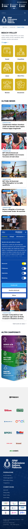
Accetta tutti (14, 285)
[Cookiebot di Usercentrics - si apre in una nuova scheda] (16, 232)
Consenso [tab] (4, 236)
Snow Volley (6, 497)
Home (5, 27)
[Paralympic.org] (14, 503)
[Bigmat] (20, 432)
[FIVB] (22, 508)
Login (5, 42)
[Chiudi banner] (25, 232)
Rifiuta (14, 295)
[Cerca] (25, 13)
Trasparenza (6, 483)
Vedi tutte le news (19, 324)
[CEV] (5, 513)
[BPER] (8, 432)
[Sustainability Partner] (14, 451)
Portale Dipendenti (8, 478)
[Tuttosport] (19, 443)
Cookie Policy (6, 524)
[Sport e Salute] (22, 503)
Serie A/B (5, 490)
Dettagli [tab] (12, 236)
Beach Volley (6, 495)
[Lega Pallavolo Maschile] (22, 513)
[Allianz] (8, 421)
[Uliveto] (20, 410)
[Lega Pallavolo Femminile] (14, 513)
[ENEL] (20, 421)
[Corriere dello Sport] (9, 443)
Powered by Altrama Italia (8, 522)
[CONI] (5, 508)
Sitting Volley (6, 492)
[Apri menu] (25, 20)
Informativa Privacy (8, 480)
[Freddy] (14, 397)
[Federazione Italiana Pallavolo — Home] (9, 20)
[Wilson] (8, 410)
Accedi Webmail (7, 475)
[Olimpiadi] (5, 503)
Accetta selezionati (14, 290)
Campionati (12, 27)
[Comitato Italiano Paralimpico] (14, 508)
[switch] (24, 268)
